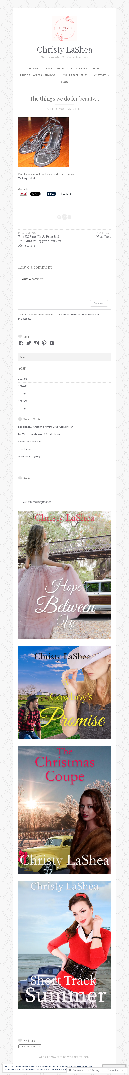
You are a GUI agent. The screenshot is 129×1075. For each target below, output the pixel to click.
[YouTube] (52, 343)
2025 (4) (22, 378)
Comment (99, 303)
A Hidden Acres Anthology (38, 75)
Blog (64, 82)
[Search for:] (64, 357)
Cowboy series (55, 68)
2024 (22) (23, 386)
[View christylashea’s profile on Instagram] (37, 343)
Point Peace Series (75, 75)
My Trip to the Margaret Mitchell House (39, 434)
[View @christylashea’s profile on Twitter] (29, 343)
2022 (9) (22, 401)
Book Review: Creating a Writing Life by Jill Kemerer (45, 426)
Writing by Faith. (28, 178)
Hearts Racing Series (85, 68)
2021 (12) (23, 408)
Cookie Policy (65, 1069)
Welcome (32, 68)
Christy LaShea (64, 49)
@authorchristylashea (37, 502)
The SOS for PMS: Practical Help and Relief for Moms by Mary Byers (39, 239)
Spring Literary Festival (30, 441)
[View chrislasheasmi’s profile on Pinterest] (44, 343)
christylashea (75, 109)
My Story (99, 75)
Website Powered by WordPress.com (64, 1057)
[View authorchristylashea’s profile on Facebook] (21, 343)
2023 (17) (23, 393)
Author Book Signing (29, 456)
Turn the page (25, 449)
